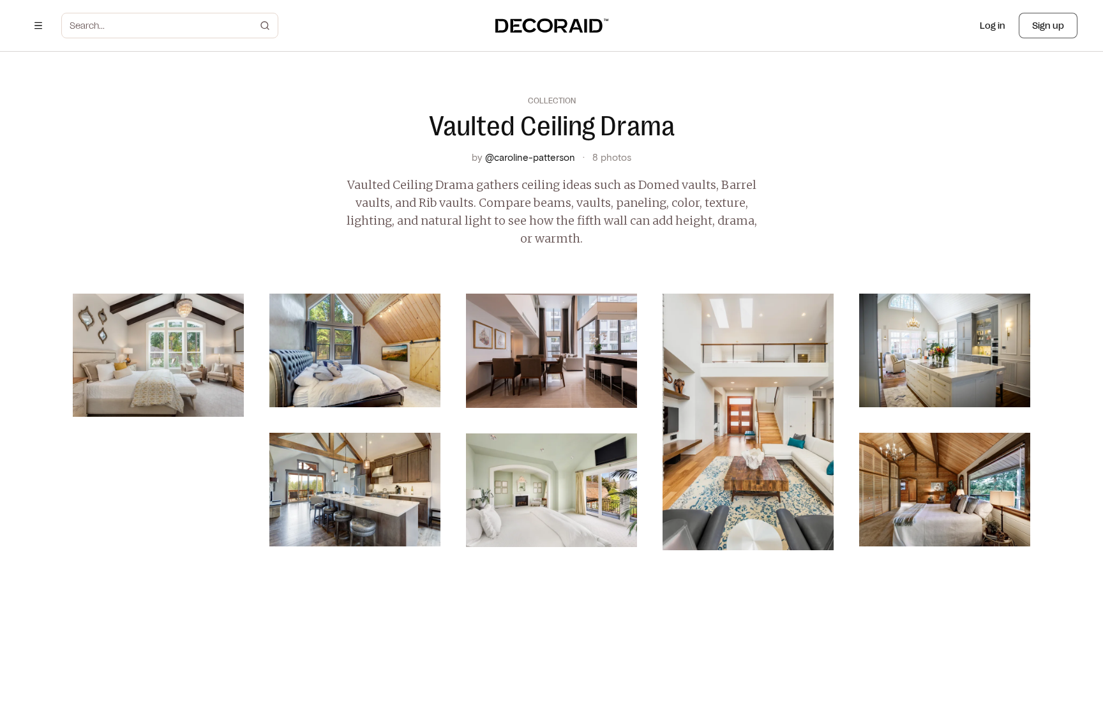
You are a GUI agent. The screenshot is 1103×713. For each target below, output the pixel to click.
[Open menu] (38, 25)
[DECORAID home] (551, 26)
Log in (992, 25)
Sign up (1048, 25)
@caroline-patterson (530, 157)
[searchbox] (162, 25)
